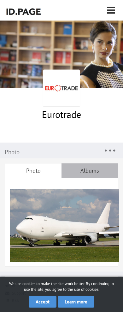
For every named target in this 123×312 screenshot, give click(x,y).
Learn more (76, 302)
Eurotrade (61, 114)
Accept (43, 302)
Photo (33, 170)
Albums (89, 170)
